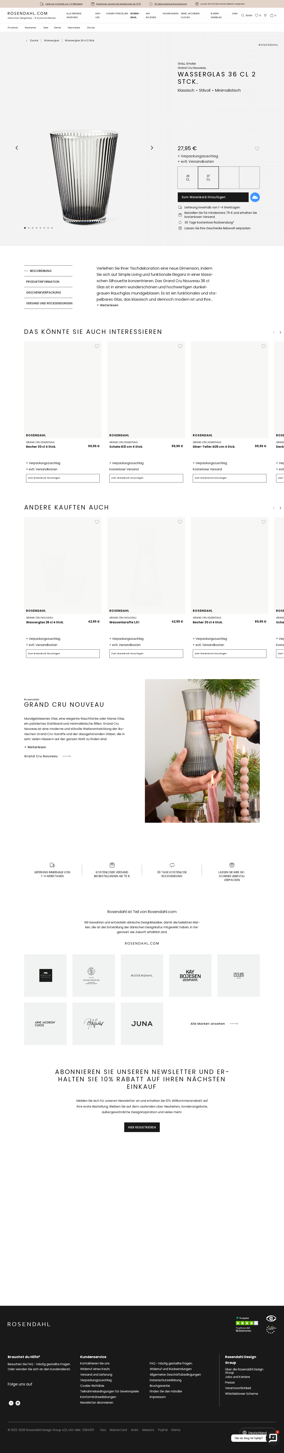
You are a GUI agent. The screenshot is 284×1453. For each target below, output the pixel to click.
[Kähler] (45, 975)
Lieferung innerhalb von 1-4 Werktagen (64, 4)
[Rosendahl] (142, 975)
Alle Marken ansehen (207, 1024)
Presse (230, 1382)
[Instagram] (17, 1403)
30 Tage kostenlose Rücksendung (170, 4)
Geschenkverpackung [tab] (43, 292)
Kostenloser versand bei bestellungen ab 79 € (118, 4)
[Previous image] (17, 147)
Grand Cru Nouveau (41, 756)
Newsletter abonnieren (96, 1403)
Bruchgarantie (160, 1386)
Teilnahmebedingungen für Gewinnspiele (109, 1391)
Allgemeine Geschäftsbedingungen (175, 1375)
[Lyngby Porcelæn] (93, 975)
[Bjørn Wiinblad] (93, 1024)
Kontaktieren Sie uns (95, 1363)
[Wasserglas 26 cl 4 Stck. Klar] (85, 620)
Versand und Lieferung (96, 1375)
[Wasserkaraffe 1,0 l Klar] (169, 620)
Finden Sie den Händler (166, 1391)
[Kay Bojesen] (190, 975)
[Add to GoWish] (255, 197)
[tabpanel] (157, 287)
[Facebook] (11, 1403)
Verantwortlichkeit (238, 1388)
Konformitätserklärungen (98, 1397)
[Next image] (152, 147)
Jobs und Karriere (237, 1377)
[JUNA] (142, 1024)
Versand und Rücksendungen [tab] (49, 303)
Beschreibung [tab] (41, 271)
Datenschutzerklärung (165, 1380)
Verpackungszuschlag (96, 1380)
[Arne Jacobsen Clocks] (45, 1024)
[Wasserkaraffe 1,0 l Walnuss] (177, 620)
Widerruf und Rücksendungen (171, 1369)
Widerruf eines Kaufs (95, 1369)
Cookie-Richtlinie (92, 1386)
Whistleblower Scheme (241, 1394)
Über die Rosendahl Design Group (244, 1371)
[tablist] (48, 287)
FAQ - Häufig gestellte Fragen (171, 1363)
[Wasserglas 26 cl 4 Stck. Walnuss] (94, 620)
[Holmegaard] (238, 975)
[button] (37, 228)
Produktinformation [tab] (42, 282)
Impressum (158, 1397)
